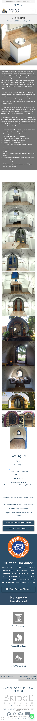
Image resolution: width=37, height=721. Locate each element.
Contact (31, 688)
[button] (32, 11)
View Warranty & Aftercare (20, 589)
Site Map (28, 687)
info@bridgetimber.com (9, 709)
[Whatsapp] (32, 716)
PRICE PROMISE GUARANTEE (24, 1)
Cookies (15, 688)
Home (7, 687)
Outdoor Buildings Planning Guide (18, 528)
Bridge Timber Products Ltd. (11, 705)
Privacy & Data (7, 688)
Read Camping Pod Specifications (18, 522)
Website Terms (23, 688)
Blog (11, 687)
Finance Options (19, 687)
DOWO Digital (22, 718)
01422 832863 (14, 1)
